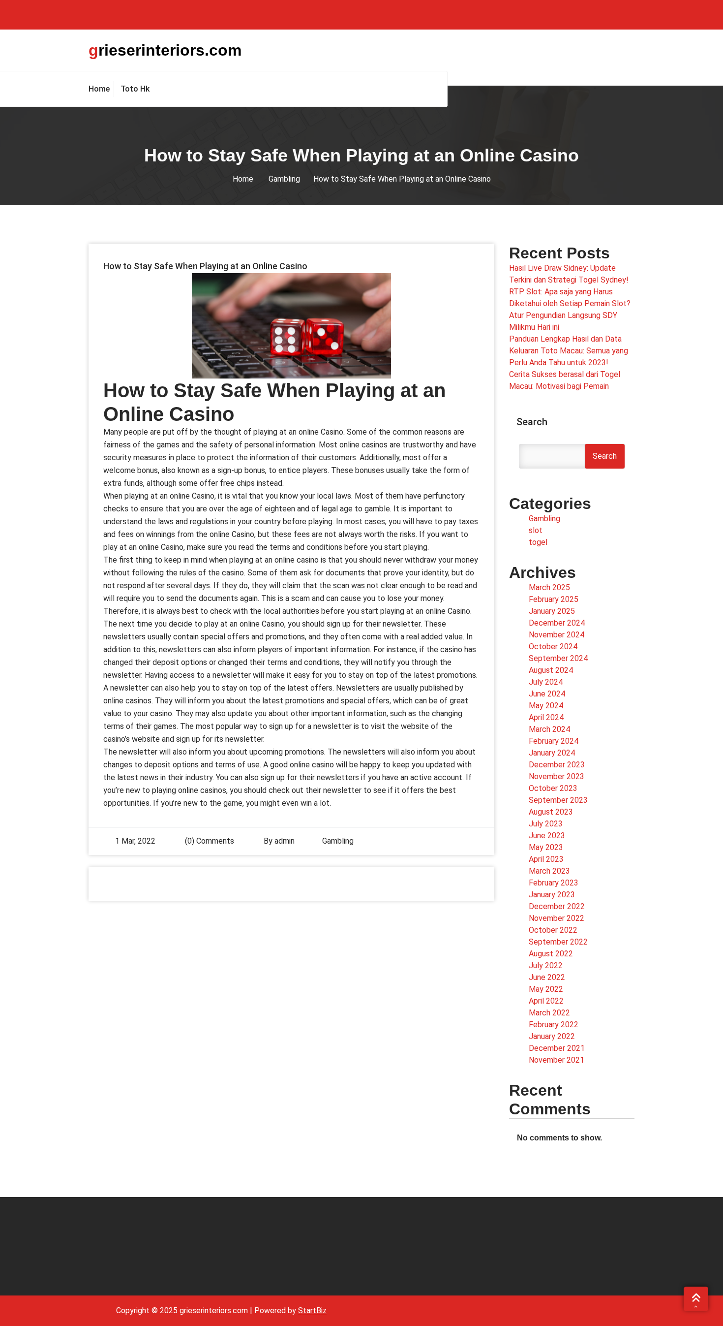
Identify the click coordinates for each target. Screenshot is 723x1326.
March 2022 (549, 1012)
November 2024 (556, 634)
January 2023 (552, 894)
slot (535, 530)
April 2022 (546, 1001)
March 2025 (549, 587)
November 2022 (556, 918)
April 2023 (546, 859)
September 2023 (558, 800)
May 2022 (546, 989)
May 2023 (546, 847)
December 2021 (557, 1048)
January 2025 (552, 611)
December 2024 (557, 623)
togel (538, 542)
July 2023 (546, 823)
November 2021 (556, 1060)
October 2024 (553, 646)
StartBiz (312, 1310)
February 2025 (553, 599)
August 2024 (551, 670)
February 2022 (553, 1024)
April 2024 (546, 717)
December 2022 (557, 906)
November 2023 (556, 776)
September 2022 (558, 942)
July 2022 (546, 965)
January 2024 (552, 753)
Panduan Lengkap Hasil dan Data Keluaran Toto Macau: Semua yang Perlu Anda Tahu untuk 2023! (568, 350)
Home (243, 179)
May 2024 (546, 705)
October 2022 (553, 930)
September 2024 (558, 658)
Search (531, 422)
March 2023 (549, 871)
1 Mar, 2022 (135, 841)
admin (284, 841)
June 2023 (547, 835)
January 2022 (552, 1036)
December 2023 (557, 764)
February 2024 (553, 741)
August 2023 (551, 812)
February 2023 (553, 882)
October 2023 (553, 788)
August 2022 (551, 953)
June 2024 (547, 693)
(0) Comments (208, 841)
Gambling (284, 179)
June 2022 (547, 977)
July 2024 (546, 682)
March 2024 (549, 729)
